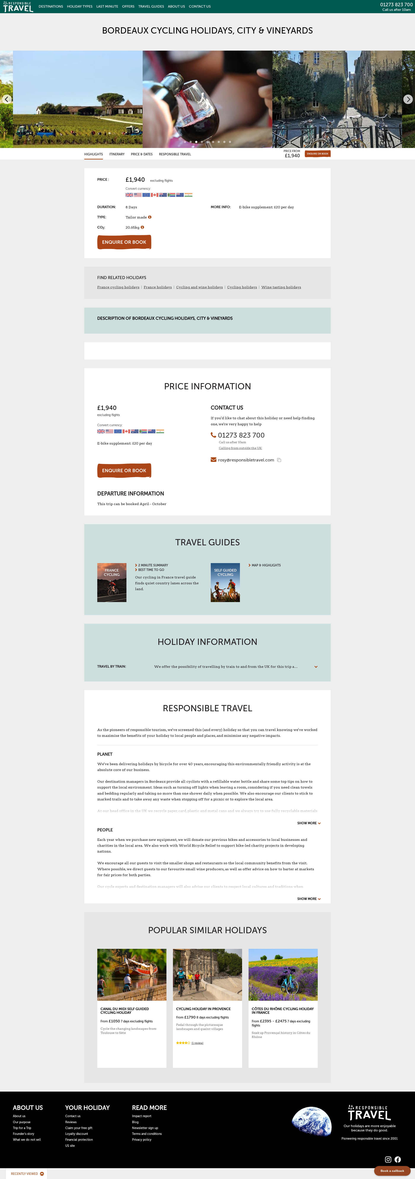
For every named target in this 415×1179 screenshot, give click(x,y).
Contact (200, 6)
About (176, 6)
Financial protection (79, 1139)
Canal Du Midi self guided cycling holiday (125, 1011)
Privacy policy (141, 1139)
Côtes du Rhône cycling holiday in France (283, 1011)
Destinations (51, 6)
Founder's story (23, 1134)
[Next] (408, 99)
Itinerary (116, 154)
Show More (307, 823)
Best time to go (151, 570)
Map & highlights (266, 565)
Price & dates (142, 154)
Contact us (72, 1116)
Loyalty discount (76, 1134)
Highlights (93, 154)
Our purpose (21, 1122)
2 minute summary (153, 565)
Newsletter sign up (145, 1128)
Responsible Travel (175, 154)
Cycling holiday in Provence (203, 1009)
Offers (128, 6)
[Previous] (7, 99)
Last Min (107, 6)
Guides (151, 6)
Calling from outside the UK (240, 448)
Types (80, 6)
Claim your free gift (78, 1128)
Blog (135, 1122)
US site (70, 1145)
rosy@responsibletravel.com (246, 460)
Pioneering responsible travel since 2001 (370, 1138)
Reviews (71, 1122)
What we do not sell (27, 1139)
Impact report (141, 1116)
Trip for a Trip (22, 1128)
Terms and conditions (147, 1134)
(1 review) (197, 1043)
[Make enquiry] (318, 153)
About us (19, 1116)
